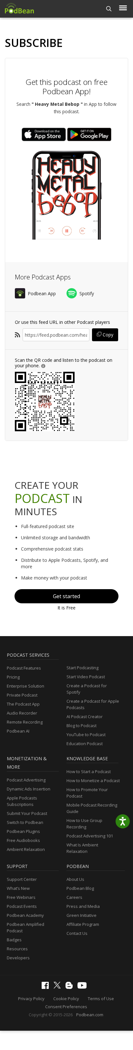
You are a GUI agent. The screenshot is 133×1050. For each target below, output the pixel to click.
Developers (18, 958)
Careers (74, 897)
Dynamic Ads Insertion (28, 789)
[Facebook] (47, 987)
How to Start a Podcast (88, 771)
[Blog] (71, 987)
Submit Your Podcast (27, 813)
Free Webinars (21, 897)
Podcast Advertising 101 (89, 836)
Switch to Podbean (25, 822)
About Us (75, 879)
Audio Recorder (22, 713)
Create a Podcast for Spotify (86, 689)
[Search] (109, 9)
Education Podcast (84, 743)
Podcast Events (22, 906)
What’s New (18, 888)
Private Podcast (22, 695)
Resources (17, 949)
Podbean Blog (80, 888)
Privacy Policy (31, 998)
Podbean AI (18, 731)
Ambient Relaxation (26, 849)
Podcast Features (24, 668)
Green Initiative (81, 915)
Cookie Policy (66, 998)
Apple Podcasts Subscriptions (22, 801)
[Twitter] (59, 987)
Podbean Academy (25, 915)
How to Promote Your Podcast (87, 793)
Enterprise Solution (25, 686)
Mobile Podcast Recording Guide (91, 808)
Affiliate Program (82, 924)
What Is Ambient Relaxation (82, 848)
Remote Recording (25, 722)
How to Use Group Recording (84, 823)
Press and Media (83, 906)
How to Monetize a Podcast (93, 780)
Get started (66, 596)
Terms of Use (101, 998)
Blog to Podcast (81, 725)
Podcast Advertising (26, 780)
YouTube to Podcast (86, 734)
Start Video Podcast (85, 677)
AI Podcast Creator (84, 716)
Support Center (22, 879)
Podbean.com (89, 1015)
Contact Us (76, 933)
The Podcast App (23, 704)
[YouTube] (83, 987)
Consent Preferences (66, 1006)
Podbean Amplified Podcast (25, 927)
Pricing (13, 677)
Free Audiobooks (23, 840)
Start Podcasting (82, 668)
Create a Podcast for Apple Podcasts (92, 704)
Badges (14, 940)
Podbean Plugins (23, 831)
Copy (107, 335)
